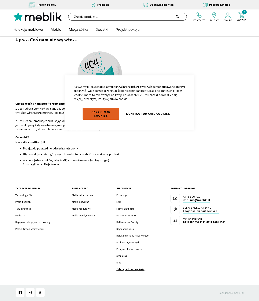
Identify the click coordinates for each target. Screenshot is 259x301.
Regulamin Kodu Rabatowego (132, 235)
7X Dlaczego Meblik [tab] (28, 188)
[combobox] (127, 17)
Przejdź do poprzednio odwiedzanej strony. (50, 148)
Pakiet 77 (20, 215)
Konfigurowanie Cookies (148, 114)
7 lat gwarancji (23, 208)
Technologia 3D (23, 195)
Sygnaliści (121, 256)
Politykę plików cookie (112, 99)
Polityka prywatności (127, 242)
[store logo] (37, 16)
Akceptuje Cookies (101, 114)
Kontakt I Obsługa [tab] (182, 188)
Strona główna (32, 164)
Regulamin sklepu (125, 229)
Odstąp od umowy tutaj (130, 269)
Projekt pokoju (23, 202)
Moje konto (51, 164)
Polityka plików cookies (129, 249)
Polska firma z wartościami (29, 229)
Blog (118, 262)
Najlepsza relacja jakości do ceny (32, 222)
